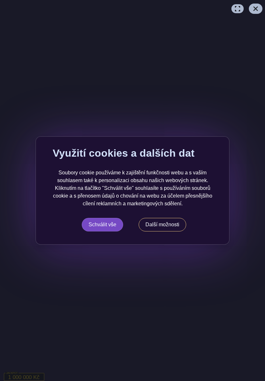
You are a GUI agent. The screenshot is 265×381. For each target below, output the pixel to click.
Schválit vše (102, 224)
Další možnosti (162, 224)
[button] (237, 8)
